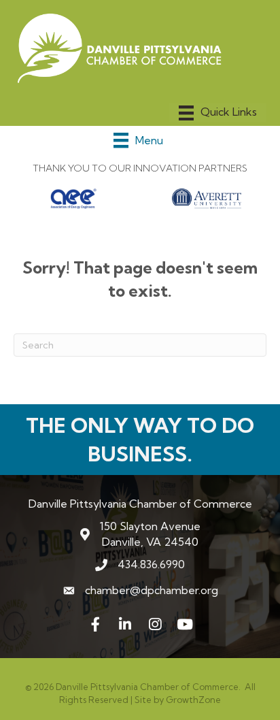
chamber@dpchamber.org (151, 590)
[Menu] (217, 112)
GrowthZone (193, 699)
